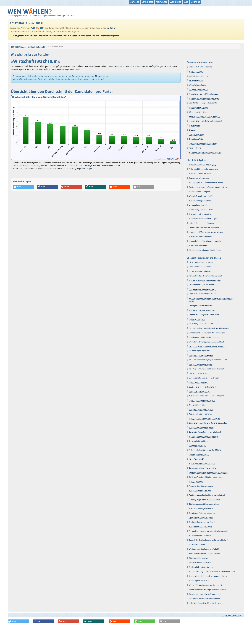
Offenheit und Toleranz (198, 112)
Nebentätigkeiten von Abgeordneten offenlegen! (208, 472)
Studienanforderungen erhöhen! (202, 522)
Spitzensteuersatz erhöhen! (200, 271)
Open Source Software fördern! (201, 517)
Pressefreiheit (194, 125)
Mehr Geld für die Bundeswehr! (201, 355)
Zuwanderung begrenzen (199, 178)
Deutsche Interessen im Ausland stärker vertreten (208, 187)
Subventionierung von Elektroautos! (203, 436)
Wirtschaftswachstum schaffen (201, 196)
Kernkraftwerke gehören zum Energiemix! (205, 276)
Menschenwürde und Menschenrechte (204, 94)
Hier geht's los (96, 79)
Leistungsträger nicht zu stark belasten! (204, 499)
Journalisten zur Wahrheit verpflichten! (204, 554)
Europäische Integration (198, 89)
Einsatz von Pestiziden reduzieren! (203, 513)
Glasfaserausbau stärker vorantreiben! (204, 504)
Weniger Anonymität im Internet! (202, 310)
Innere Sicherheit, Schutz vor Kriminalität (205, 121)
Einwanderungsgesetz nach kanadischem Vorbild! (209, 531)
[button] (23, 187)
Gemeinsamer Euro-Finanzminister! (203, 468)
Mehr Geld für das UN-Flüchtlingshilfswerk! (206, 603)
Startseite (111, 28)
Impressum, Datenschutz (232, 615)
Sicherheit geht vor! (197, 319)
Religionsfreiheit (195, 148)
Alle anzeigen (101, 76)
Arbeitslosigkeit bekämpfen (200, 214)
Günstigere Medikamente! (199, 558)
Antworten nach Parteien (36, 46)
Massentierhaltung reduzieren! (201, 508)
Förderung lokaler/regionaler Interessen (205, 152)
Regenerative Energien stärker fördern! (204, 315)
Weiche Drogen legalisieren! (200, 351)
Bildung (192, 130)
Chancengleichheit (196, 134)
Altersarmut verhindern (198, 246)
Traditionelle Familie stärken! (200, 526)
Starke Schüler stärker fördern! (201, 567)
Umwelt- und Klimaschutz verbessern (204, 228)
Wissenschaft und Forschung (200, 67)
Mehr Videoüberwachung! (199, 391)
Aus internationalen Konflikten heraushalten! (207, 495)
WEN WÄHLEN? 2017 (18, 46)
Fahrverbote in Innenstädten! (200, 267)
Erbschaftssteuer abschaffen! (200, 563)
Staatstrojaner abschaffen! (199, 581)
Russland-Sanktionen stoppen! (201, 486)
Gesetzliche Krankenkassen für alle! (203, 294)
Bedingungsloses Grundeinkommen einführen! (207, 346)
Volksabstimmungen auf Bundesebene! (204, 285)
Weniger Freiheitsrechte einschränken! (204, 599)
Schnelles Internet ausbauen (200, 173)
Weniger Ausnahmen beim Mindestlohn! (205, 280)
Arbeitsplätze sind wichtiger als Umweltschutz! (208, 590)
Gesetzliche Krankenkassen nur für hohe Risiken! (208, 540)
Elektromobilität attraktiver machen (203, 169)
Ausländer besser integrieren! (200, 414)
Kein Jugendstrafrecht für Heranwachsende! (206, 369)
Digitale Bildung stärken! (199, 454)
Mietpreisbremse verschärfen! (201, 409)
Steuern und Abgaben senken (200, 200)
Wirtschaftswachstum (197, 85)
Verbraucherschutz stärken (200, 205)
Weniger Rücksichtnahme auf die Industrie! (206, 585)
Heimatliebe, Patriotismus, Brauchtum (204, 116)
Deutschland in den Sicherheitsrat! (203, 387)
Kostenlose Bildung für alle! (200, 490)
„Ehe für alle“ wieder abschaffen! (202, 400)
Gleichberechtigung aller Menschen (203, 143)
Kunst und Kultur (196, 71)
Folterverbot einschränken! (200, 535)
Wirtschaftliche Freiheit (198, 107)
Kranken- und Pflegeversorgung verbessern (206, 232)
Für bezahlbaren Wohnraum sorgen (203, 219)
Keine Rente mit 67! (196, 459)
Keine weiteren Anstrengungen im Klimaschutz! (208, 360)
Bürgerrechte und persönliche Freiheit (204, 98)
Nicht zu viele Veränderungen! (201, 262)
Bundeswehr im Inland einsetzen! (202, 289)
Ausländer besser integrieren (200, 237)
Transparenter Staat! (197, 405)
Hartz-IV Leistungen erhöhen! (200, 364)
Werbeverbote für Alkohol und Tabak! (204, 549)
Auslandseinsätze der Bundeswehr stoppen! (206, 396)
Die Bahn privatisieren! (198, 373)
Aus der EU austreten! (197, 445)
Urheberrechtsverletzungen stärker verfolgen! (207, 333)
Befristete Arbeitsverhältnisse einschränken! (206, 477)
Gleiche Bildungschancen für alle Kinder (205, 250)
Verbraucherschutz (196, 80)
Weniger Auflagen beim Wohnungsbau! (204, 418)
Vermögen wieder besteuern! (200, 306)
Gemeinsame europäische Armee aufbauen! (206, 594)
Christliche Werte (196, 139)
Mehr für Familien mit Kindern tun (202, 223)
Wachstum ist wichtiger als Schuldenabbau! (206, 342)
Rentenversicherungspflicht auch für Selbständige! (209, 328)
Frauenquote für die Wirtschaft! (201, 427)
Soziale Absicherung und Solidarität (203, 103)
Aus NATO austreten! (197, 545)
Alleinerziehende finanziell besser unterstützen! (208, 576)
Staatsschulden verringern (199, 192)
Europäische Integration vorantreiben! (204, 378)
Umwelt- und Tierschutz (198, 76)
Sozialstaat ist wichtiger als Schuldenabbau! (206, 337)
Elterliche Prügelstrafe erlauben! (202, 463)
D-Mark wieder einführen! (199, 441)
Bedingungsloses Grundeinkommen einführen (207, 183)
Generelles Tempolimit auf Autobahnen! (205, 432)
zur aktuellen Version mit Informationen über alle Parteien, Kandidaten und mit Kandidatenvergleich (72, 35)
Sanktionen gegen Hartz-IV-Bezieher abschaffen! (208, 423)
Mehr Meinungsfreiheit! (198, 382)
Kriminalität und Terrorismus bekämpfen (205, 241)
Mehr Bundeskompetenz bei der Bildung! (205, 450)
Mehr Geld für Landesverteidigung (202, 164)
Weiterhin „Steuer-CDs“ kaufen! (201, 324)
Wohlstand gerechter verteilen (201, 209)
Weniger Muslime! (196, 481)
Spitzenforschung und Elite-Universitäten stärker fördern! (212, 571)
